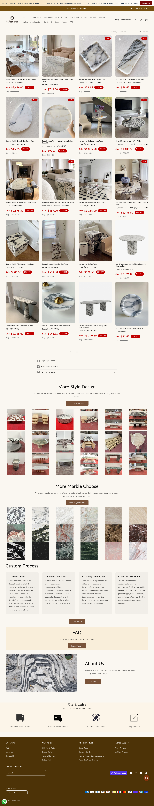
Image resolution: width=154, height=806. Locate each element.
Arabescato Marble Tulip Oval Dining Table (21, 79)
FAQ (7, 748)
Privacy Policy (47, 752)
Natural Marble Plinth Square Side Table (20, 264)
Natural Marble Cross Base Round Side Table (58, 202)
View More (77, 621)
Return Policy (47, 760)
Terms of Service (48, 756)
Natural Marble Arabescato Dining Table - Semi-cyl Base (93, 327)
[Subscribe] (43, 772)
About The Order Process (88, 760)
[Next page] (83, 351)
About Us (9, 752)
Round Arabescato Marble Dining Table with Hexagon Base (131, 265)
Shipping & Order (48, 748)
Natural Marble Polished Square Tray (92, 79)
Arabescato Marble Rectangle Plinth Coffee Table (57, 80)
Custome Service (85, 752)
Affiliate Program (121, 752)
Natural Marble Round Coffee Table (128, 141)
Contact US (10, 756)
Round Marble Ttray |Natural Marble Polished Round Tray (58, 142)
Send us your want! (77, 503)
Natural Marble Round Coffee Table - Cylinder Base (131, 203)
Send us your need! (77, 403)
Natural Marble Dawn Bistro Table (91, 141)
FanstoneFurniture (16, 800)
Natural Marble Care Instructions (91, 756)
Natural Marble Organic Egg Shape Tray (20, 141)
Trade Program (120, 748)
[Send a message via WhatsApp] (4, 802)
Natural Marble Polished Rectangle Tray (129, 79)
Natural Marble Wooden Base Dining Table (21, 202)
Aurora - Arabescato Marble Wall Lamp (56, 326)
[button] (26, 17)
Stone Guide (83, 748)
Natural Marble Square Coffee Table (92, 202)
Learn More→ (77, 646)
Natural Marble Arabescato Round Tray (129, 328)
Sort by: (114, 32)
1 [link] (70, 352)
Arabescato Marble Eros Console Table (19, 326)
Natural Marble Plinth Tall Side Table (55, 264)
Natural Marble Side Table (88, 264)
